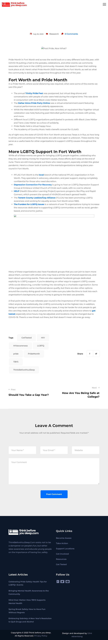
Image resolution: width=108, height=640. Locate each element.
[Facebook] (89, 353)
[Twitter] (96, 353)
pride (15, 353)
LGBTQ (40, 345)
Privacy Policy (40, 636)
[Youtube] (68, 581)
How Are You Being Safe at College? (80, 392)
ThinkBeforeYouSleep (24, 370)
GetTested (26, 337)
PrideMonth (34, 353)
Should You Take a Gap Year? (29, 392)
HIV (43, 337)
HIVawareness (20, 345)
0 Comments (71, 34)
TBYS (15, 361)
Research (54, 34)
